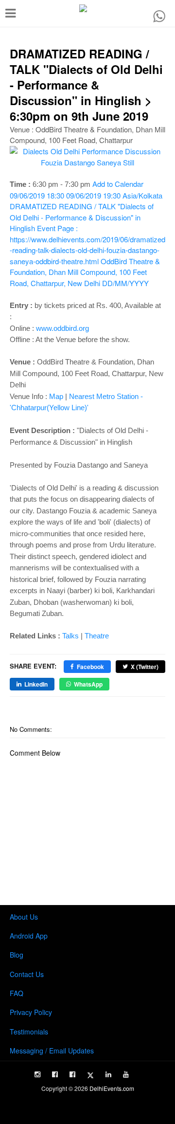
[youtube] (126, 1074)
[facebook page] (55, 1074)
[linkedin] (108, 1074)
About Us (24, 917)
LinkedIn (36, 684)
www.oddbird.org (62, 328)
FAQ (16, 993)
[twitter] (90, 1075)
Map (56, 396)
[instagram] (37, 1074)
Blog (16, 955)
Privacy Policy (31, 1012)
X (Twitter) (144, 666)
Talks (70, 636)
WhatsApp (88, 684)
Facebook (90, 666)
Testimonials (29, 1031)
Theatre (97, 636)
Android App (29, 936)
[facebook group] (72, 1074)
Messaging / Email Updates (52, 1050)
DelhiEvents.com (111, 1088)
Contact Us (27, 974)
